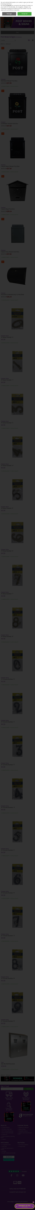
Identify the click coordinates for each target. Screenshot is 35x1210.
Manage (9, 14)
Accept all (24, 14)
